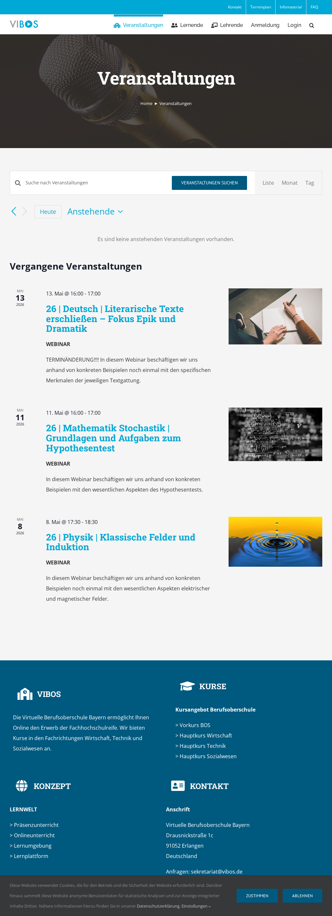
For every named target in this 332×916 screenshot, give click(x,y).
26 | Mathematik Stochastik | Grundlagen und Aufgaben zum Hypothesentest (113, 438)
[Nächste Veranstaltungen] (25, 212)
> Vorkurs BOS (192, 725)
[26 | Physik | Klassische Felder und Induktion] (275, 542)
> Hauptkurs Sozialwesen (206, 756)
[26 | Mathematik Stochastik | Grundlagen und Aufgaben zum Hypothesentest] (275, 434)
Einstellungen (195, 906)
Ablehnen (302, 896)
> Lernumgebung (31, 845)
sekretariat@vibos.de (217, 871)
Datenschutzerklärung (158, 906)
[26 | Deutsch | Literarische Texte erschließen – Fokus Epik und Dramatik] (275, 316)
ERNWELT (23, 809)
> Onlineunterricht (33, 835)
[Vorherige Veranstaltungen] (14, 211)
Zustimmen (257, 896)
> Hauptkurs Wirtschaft (203, 735)
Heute (48, 211)
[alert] (166, 239)
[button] (311, 24)
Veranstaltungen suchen (209, 183)
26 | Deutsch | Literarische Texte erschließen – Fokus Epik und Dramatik (115, 319)
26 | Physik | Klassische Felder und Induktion (121, 542)
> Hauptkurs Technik (200, 745)
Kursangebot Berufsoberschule (215, 709)
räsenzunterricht (35, 825)
